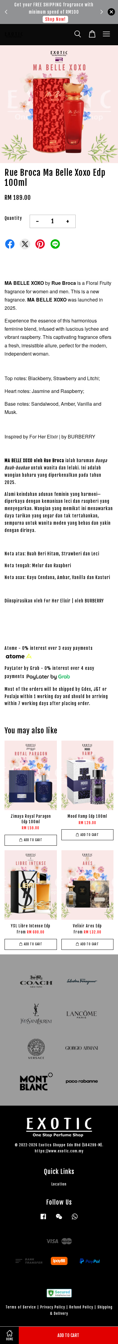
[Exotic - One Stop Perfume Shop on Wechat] (59, 1219)
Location (59, 1184)
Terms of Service (20, 1307)
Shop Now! (54, 19)
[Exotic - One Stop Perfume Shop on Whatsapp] (74, 1219)
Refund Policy (81, 1307)
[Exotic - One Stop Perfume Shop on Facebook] (43, 1219)
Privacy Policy (52, 1307)
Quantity (13, 218)
